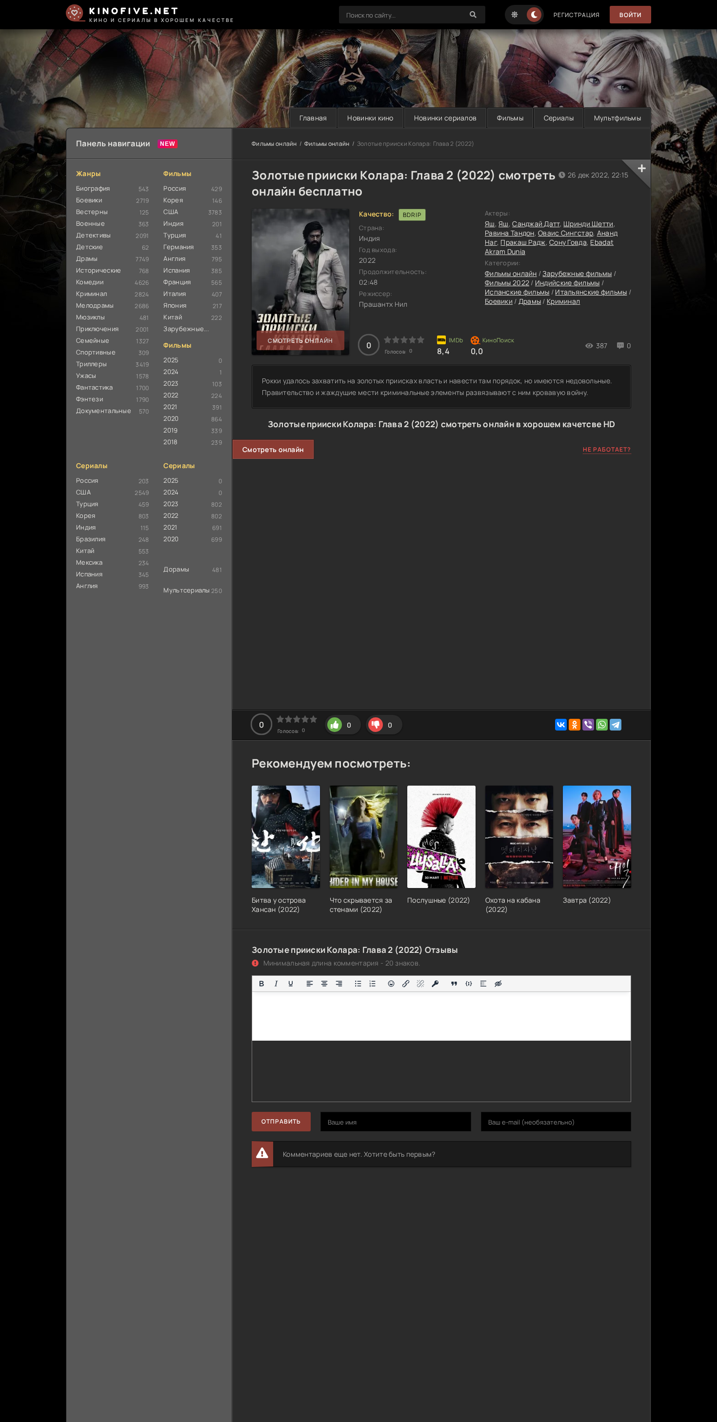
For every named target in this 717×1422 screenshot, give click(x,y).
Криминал (91, 293)
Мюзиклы (90, 317)
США (170, 211)
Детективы (93, 235)
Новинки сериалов (445, 117)
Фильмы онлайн (274, 143)
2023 (170, 383)
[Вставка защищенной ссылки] (435, 983)
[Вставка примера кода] (468, 983)
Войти (630, 15)
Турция (174, 235)
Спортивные (96, 352)
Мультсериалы (186, 590)
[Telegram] (615, 725)
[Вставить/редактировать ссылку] (405, 983)
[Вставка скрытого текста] (498, 983)
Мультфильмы (617, 117)
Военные (90, 223)
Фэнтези (89, 399)
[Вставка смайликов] (391, 983)
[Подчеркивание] (290, 983)
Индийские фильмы (567, 282)
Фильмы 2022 (507, 282)
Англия (174, 258)
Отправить (281, 1121)
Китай (172, 317)
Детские (89, 246)
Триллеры (91, 363)
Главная (313, 117)
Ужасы (86, 375)
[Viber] (588, 725)
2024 (171, 371)
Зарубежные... (186, 328)
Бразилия (90, 538)
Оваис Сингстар (565, 232)
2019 (170, 430)
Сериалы (559, 117)
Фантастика (94, 387)
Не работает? (607, 449)
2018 (170, 441)
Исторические (98, 270)
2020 (171, 418)
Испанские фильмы (517, 291)
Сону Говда (568, 242)
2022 (170, 395)
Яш (490, 223)
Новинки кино (370, 117)
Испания (176, 270)
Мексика (89, 562)
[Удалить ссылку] (420, 983)
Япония (174, 305)
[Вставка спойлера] (483, 983)
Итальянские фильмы (591, 291)
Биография (93, 188)
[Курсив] (276, 983)
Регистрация (577, 15)
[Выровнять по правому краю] (339, 983)
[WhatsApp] (602, 725)
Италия (174, 293)
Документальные (103, 410)
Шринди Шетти (588, 223)
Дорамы (176, 569)
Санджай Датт (535, 223)
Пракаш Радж (522, 242)
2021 (170, 406)
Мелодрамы (95, 305)
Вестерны (92, 211)
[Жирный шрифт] (261, 983)
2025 (171, 360)
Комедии (89, 281)
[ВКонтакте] (561, 725)
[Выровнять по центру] (324, 983)
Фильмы (510, 117)
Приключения (97, 328)
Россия (174, 188)
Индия (173, 223)
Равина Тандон (510, 232)
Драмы (87, 258)
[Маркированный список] (358, 983)
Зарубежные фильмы (577, 273)
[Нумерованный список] (372, 983)
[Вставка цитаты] (454, 983)
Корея (172, 200)
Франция (177, 281)
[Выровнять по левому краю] (309, 983)
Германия (178, 246)
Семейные (92, 340)
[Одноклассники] (574, 725)
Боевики (89, 200)
